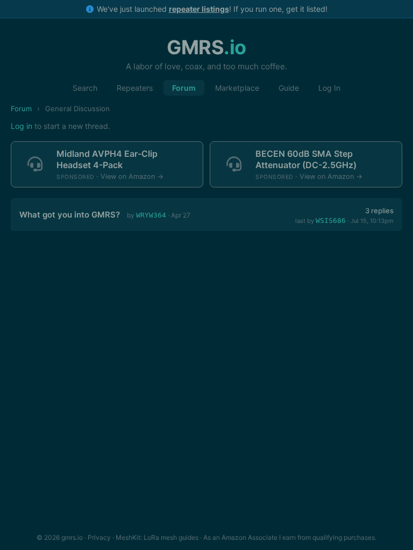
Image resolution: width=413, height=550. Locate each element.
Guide (289, 87)
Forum (184, 87)
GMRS (206, 47)
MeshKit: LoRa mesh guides (157, 537)
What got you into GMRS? (69, 214)
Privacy (99, 537)
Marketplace (237, 87)
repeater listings (199, 8)
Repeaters (135, 87)
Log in (21, 126)
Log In (329, 87)
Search (85, 87)
